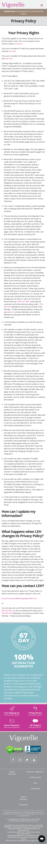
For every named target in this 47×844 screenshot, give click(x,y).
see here (17, 44)
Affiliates (23, 805)
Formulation (35, 777)
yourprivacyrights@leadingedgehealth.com (19, 598)
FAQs (35, 783)
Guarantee (35, 789)
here (12, 312)
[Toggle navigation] (42, 5)
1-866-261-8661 (23, 301)
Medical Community (35, 772)
